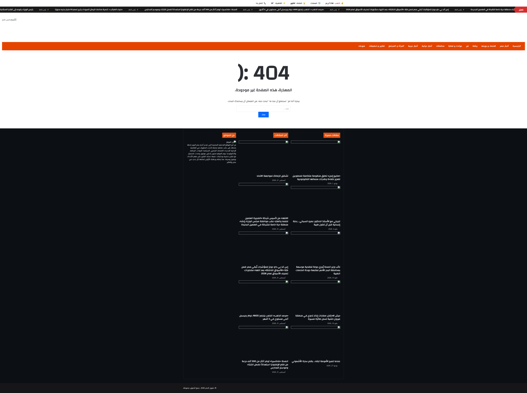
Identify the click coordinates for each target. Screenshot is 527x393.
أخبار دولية (427, 46)
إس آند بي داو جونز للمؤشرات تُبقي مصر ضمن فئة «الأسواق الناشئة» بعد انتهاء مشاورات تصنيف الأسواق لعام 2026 (433, 9)
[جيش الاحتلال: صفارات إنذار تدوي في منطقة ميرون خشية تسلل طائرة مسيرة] (315, 297)
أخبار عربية (413, 46)
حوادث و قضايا (455, 46)
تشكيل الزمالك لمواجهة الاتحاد (272, 176)
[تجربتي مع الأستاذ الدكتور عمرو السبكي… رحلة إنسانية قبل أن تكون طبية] (315, 203)
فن (467, 46)
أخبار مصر (504, 46)
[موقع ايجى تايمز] (9, 19)
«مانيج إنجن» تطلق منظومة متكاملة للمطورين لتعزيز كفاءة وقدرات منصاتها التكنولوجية (316, 177)
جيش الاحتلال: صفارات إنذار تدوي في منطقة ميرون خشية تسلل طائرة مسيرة (317, 317)
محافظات (440, 46)
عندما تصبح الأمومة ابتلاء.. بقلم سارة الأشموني (316, 361)
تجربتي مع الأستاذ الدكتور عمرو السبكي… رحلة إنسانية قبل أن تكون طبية (316, 223)
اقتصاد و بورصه (488, 46)
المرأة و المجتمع (396, 46)
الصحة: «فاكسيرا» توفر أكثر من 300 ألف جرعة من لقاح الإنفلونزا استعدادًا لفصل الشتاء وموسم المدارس (227, 9)
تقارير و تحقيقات (377, 46)
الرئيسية (517, 46)
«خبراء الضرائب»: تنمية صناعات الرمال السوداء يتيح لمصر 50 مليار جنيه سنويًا (125, 9)
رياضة (475, 46)
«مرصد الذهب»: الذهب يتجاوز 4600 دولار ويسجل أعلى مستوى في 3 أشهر (328, 9)
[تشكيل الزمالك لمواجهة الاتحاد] (263, 157)
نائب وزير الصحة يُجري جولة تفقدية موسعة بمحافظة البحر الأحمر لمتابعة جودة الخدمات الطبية (318, 270)
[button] (351, 35)
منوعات (361, 46)
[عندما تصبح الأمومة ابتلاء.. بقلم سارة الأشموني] (315, 343)
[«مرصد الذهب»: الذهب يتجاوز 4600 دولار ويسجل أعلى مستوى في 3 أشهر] (263, 297)
